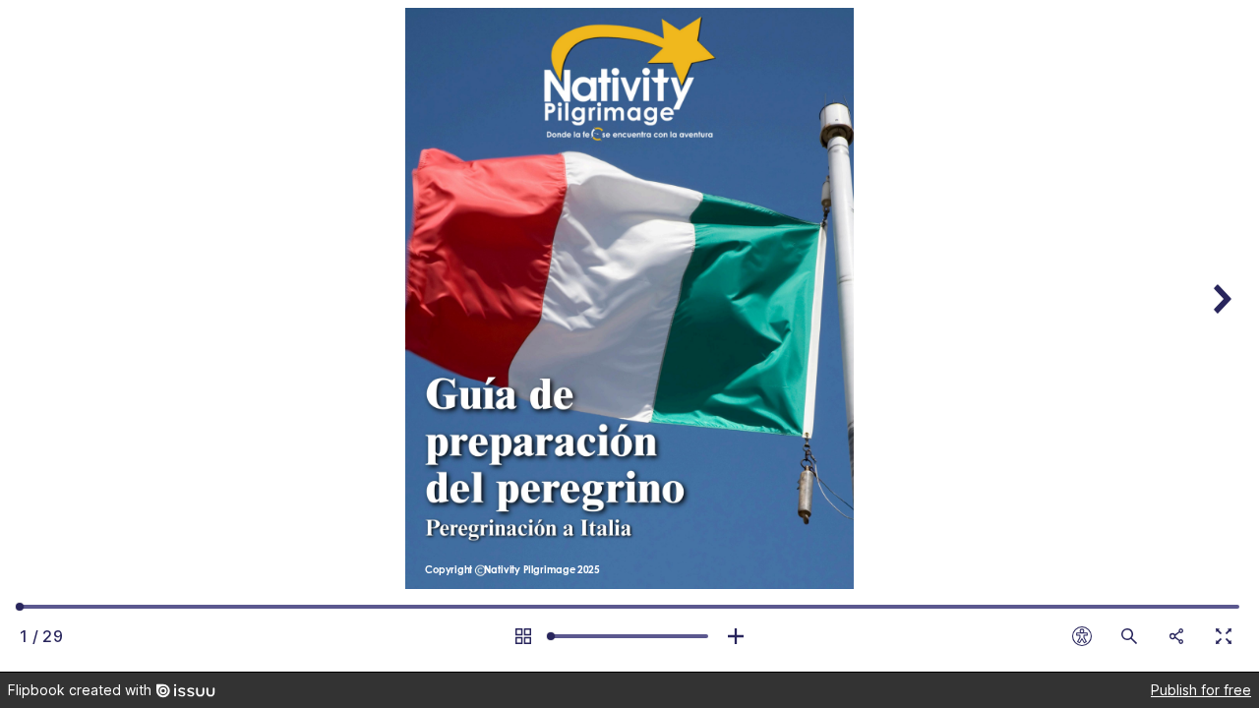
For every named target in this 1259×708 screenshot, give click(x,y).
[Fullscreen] (1223, 636)
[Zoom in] (735, 636)
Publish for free (1201, 689)
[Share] (1176, 636)
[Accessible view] (1082, 636)
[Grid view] (523, 636)
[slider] (629, 636)
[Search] (1129, 636)
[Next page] (1219, 336)
